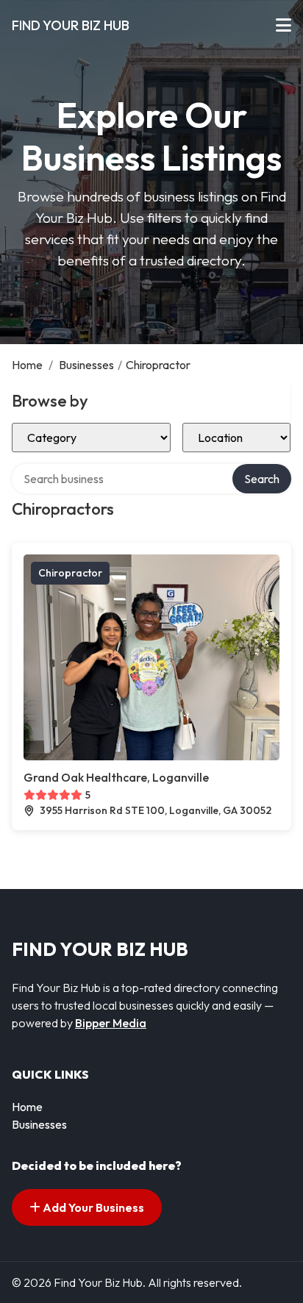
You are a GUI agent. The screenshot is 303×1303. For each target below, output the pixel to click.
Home (27, 364)
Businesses (86, 364)
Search (261, 478)
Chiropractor (70, 572)
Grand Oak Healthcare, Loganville (116, 777)
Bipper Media (110, 1022)
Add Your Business (92, 1207)
